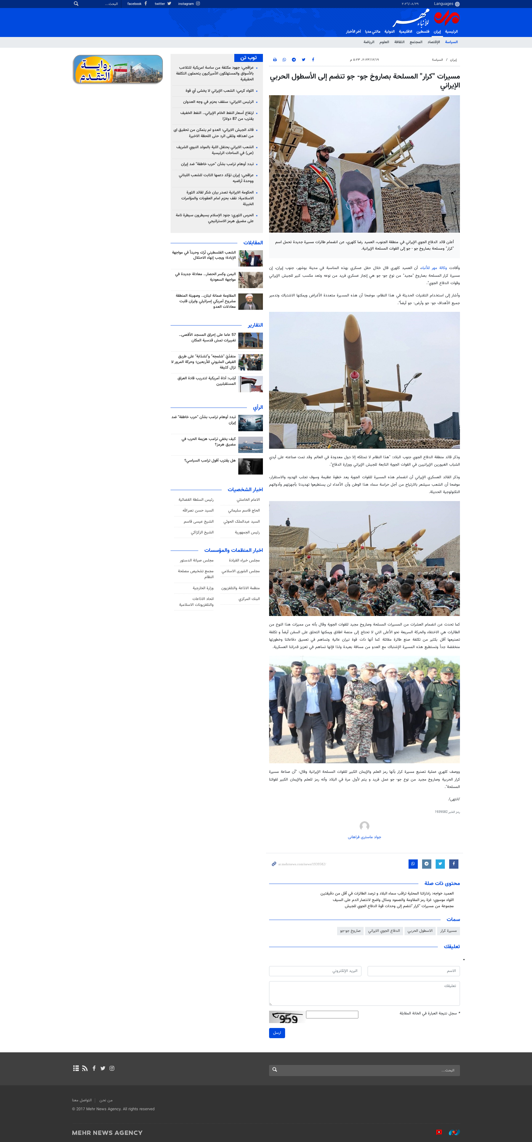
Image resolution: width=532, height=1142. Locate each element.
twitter (160, 4)
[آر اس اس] (85, 1069)
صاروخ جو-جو (350, 931)
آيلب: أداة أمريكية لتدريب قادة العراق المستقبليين (207, 381)
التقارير (255, 325)
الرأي (258, 408)
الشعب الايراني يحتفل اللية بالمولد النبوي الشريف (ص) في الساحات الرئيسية (215, 150)
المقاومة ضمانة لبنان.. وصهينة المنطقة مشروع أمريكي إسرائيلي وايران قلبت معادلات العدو (206, 301)
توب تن (248, 58)
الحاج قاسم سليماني (244, 511)
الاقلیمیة (405, 32)
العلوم (384, 42)
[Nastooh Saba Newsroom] (451, 1132)
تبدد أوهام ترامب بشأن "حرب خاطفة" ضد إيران (217, 164)
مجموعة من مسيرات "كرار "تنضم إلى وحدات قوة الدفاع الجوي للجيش (399, 906)
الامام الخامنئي (248, 500)
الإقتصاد (434, 42)
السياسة (451, 42)
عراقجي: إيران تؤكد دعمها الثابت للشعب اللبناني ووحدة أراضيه (216, 178)
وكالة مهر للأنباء (434, 268)
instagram (186, 4)
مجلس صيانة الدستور (197, 560)
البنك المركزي (249, 599)
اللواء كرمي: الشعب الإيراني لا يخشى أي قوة (220, 91)
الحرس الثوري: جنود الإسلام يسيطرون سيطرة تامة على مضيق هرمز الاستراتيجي (215, 218)
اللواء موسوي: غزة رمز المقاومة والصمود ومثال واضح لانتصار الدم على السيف (393, 900)
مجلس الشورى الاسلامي (241, 571)
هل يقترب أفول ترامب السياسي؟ (210, 461)
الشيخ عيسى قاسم (199, 522)
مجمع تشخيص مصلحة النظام (196, 574)
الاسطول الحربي (420, 931)
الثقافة (399, 42)
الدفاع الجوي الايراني (384, 931)
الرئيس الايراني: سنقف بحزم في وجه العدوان (218, 102)
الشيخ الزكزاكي (202, 532)
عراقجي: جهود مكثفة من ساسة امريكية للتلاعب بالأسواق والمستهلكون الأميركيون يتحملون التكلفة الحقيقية (215, 74)
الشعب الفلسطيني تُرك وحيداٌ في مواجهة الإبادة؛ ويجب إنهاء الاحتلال (204, 255)
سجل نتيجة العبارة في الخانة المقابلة (430, 1014)
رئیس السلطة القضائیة (196, 500)
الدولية (390, 32)
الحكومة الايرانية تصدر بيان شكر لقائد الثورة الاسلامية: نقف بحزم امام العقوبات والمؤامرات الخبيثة (217, 198)
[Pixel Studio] (436, 1132)
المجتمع (416, 42)
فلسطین (423, 32)
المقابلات (253, 243)
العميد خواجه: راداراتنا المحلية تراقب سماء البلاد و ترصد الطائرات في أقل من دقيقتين (387, 894)
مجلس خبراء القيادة (244, 560)
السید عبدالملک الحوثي (242, 522)
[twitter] (103, 1069)
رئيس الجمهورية (247, 532)
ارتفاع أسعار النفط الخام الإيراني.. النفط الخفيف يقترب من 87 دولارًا (217, 116)
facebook (135, 4)
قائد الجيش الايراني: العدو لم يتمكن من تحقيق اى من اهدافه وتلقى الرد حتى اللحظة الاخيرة (214, 133)
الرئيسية (451, 32)
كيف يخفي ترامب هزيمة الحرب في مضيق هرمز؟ (209, 442)
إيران (437, 32)
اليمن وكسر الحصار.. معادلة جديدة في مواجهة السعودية (205, 277)
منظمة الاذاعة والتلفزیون (240, 588)
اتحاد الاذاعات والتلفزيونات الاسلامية (196, 602)
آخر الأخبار (353, 32)
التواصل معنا (82, 1100)
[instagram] (112, 1069)
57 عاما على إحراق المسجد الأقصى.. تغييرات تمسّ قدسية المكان (207, 338)
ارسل (277, 1033)
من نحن (106, 1100)
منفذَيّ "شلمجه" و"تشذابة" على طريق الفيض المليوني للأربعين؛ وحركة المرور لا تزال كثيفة (203, 362)
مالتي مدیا (372, 32)
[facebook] (94, 1069)
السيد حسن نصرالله (198, 511)
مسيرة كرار (448, 931)
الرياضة (369, 42)
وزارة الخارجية (203, 588)
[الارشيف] (76, 1069)
